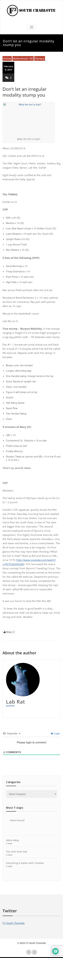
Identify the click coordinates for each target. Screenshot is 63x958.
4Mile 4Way (12, 840)
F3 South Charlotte (14, 923)
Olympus (39, 58)
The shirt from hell (16, 851)
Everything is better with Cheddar (25, 863)
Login (56, 733)
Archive (7, 58)
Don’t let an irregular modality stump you (25, 92)
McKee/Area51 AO (23, 58)
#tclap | (10, 631)
